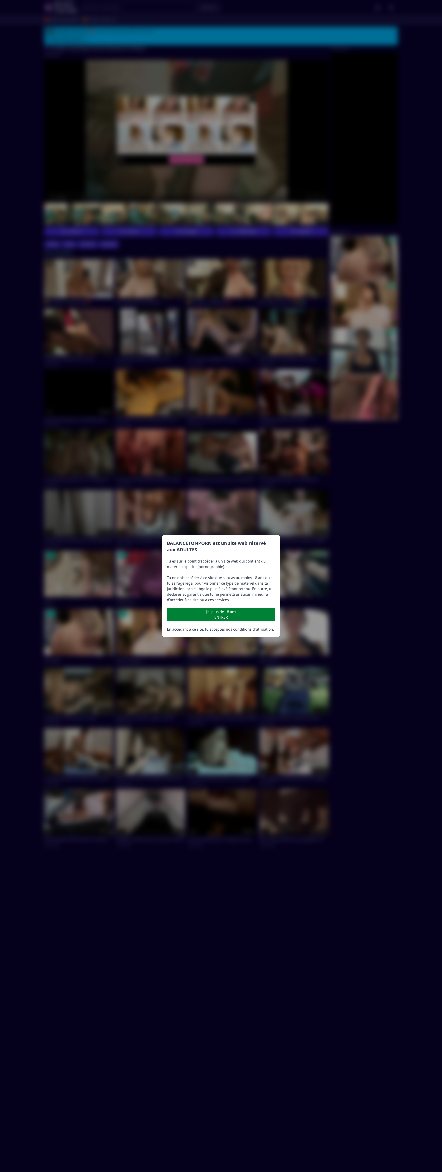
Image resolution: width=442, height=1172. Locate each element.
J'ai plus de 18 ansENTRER (221, 614)
